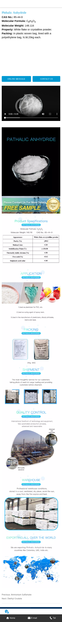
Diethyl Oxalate (14, 598)
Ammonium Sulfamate (21, 594)
